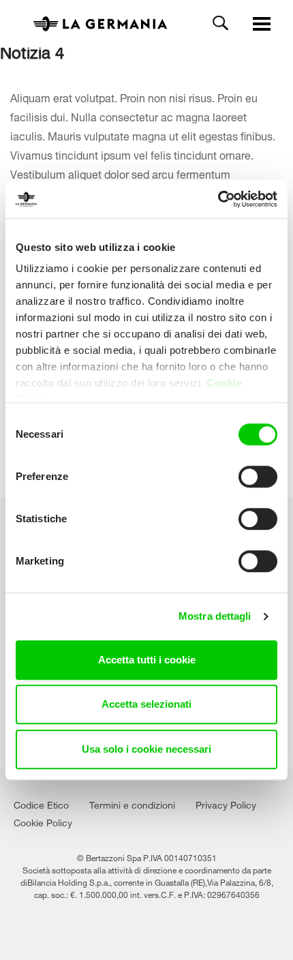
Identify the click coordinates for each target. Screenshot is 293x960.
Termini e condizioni (132, 803)
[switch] (257, 476)
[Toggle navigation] (261, 24)
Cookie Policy (43, 821)
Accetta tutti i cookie (147, 659)
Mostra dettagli (215, 616)
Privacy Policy (226, 803)
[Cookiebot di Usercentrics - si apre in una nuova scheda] (217, 199)
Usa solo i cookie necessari (146, 749)
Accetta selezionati (146, 704)
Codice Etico (41, 803)
